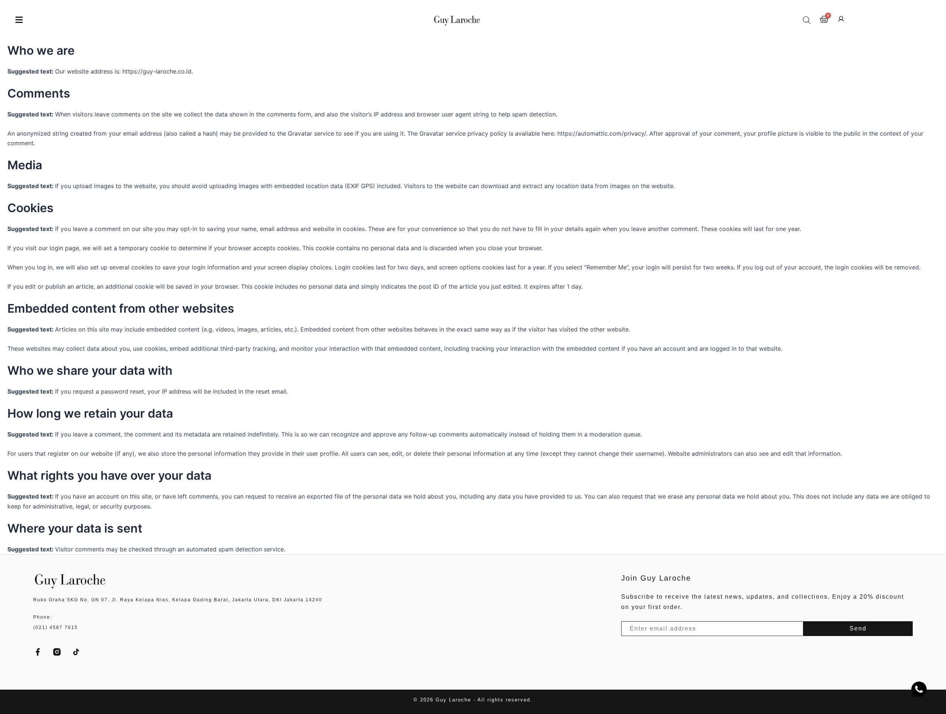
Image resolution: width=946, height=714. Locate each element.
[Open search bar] (806, 20)
